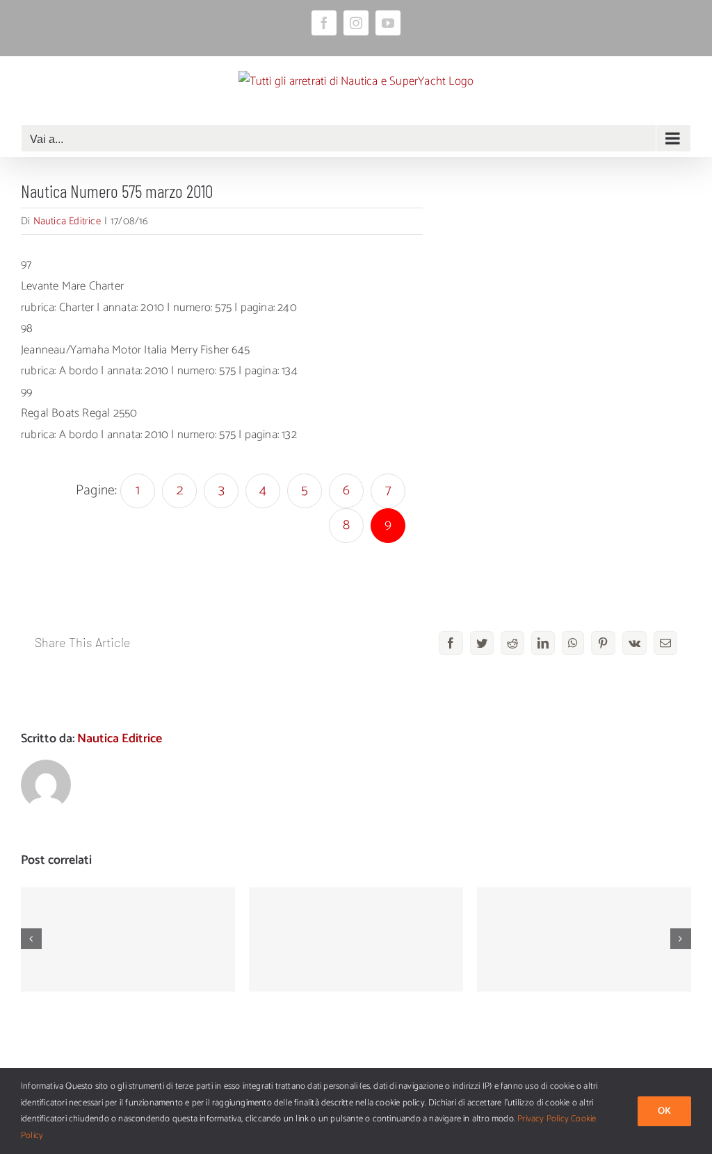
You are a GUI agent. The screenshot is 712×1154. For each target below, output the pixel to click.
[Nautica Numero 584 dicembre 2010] (128, 939)
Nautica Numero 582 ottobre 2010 (584, 919)
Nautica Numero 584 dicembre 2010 (128, 919)
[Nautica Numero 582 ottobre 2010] (584, 939)
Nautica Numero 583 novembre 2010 (356, 919)
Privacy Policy (543, 1119)
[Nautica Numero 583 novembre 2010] (356, 939)
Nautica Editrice (67, 221)
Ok (664, 1111)
